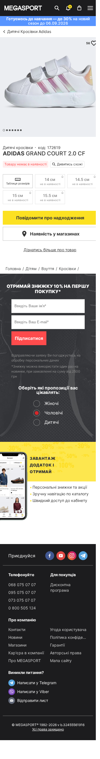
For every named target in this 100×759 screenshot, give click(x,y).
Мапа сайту (61, 660)
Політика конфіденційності (75, 637)
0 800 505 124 (22, 608)
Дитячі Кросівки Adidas (29, 31)
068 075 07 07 (22, 584)
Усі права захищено (48, 729)
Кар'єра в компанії (26, 652)
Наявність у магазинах (54, 234)
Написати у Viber (33, 691)
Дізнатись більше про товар (50, 249)
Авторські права (65, 652)
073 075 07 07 (22, 600)
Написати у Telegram (36, 682)
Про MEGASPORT (24, 660)
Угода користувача (68, 629)
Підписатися (29, 338)
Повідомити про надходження (50, 217)
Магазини (17, 645)
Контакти (16, 629)
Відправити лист (32, 700)
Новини (15, 637)
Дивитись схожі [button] (69, 164)
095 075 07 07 (22, 592)
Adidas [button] (13, 153)
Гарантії (57, 645)
